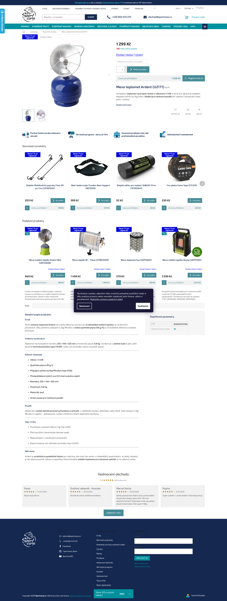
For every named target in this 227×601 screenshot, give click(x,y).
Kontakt (99, 571)
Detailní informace (124, 104)
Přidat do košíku (140, 69)
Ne (175, 329)
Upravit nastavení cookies (80, 596)
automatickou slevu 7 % (112, 2)
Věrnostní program (104, 567)
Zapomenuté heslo (142, 566)
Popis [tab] (27, 306)
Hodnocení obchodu (113, 474)
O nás (44, 9)
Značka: (46, 37)
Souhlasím (143, 306)
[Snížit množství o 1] (125, 71)
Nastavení (84, 306)
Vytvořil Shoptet (198, 595)
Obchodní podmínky (61, 9)
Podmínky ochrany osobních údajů (106, 299)
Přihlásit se (142, 558)
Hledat (91, 17)
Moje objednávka (103, 585)
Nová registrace (141, 563)
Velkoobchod (101, 576)
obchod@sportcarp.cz (72, 536)
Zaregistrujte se (82, 2)
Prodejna (139, 9)
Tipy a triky (100, 580)
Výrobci (114, 9)
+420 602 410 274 (70, 541)
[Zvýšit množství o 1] (125, 67)
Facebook (67, 546)
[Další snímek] (109, 75)
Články (126, 9)
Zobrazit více (113, 513)
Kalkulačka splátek (128, 48)
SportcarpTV (68, 556)
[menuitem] (25, 26)
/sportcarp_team (70, 551)
